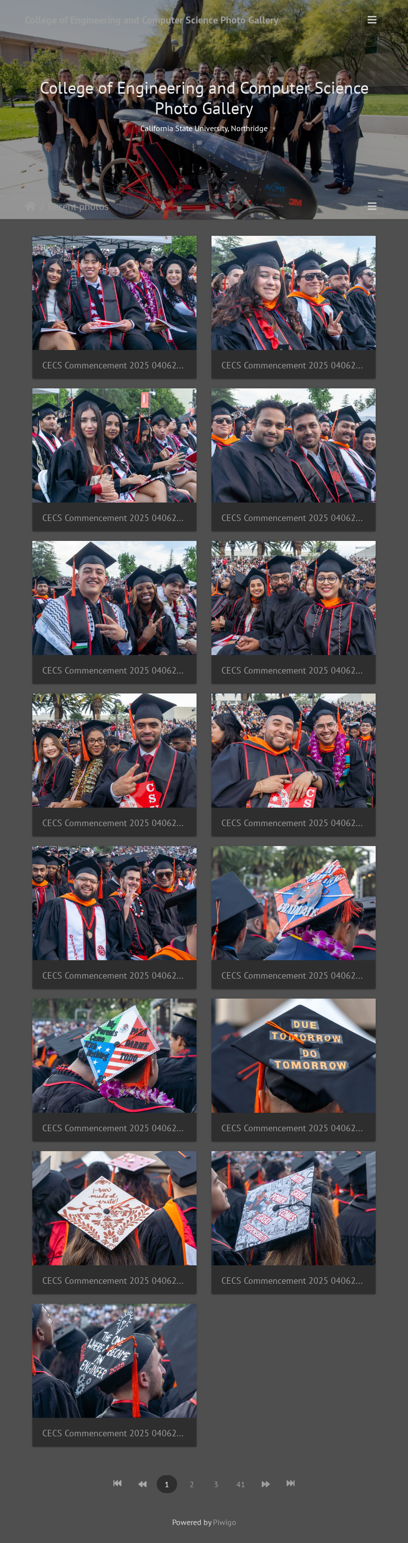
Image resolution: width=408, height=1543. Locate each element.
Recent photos (78, 206)
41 (240, 1484)
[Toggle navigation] (372, 19)
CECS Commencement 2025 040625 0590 (293, 1128)
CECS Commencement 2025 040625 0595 (293, 670)
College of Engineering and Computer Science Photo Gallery (152, 19)
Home (30, 206)
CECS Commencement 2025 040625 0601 (114, 365)
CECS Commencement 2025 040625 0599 (293, 365)
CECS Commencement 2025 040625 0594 (293, 823)
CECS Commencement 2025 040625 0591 (114, 1128)
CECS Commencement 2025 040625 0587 (114, 1433)
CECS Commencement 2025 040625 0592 (293, 975)
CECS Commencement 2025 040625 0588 (114, 1280)
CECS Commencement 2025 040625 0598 (293, 518)
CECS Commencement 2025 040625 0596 (114, 823)
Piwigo (224, 1522)
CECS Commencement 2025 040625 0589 (293, 1280)
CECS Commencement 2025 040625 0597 (114, 670)
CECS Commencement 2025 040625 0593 (114, 975)
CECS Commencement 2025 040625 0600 (114, 518)
